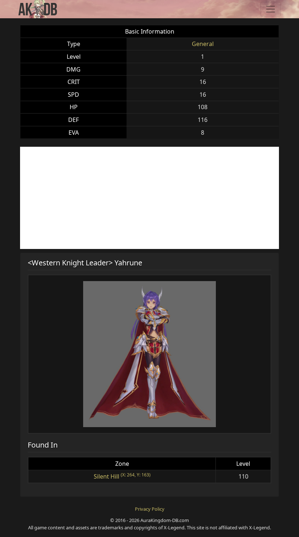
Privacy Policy (149, 509)
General (203, 44)
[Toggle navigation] (270, 9)
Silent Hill (106, 476)
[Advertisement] (149, 198)
